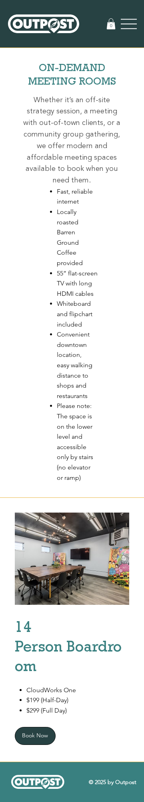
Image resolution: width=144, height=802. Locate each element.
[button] (111, 23)
